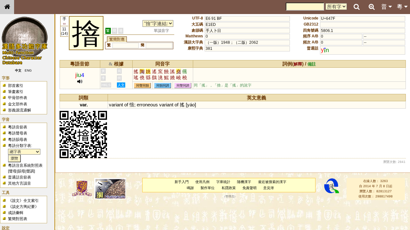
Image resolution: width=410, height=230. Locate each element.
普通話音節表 (19, 177)
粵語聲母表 (17, 133)
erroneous (147, 104)
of (126, 104)
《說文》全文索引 (23, 200)
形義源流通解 (19, 110)
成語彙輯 (15, 213)
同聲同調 (182, 85)
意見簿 (268, 188)
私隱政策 (229, 188)
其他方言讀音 (19, 183)
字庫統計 (223, 182)
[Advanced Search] (372, 6)
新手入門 (182, 182)
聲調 (30, 171)
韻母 (21, 171)
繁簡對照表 (17, 219)
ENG (28, 70)
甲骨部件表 (17, 98)
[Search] (356, 7)
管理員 (230, 196)
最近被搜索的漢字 (272, 182)
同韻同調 (162, 85)
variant (116, 104)
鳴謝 (190, 188)
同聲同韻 (142, 85)
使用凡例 (202, 182)
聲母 (13, 171)
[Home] (7, 7)
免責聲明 (249, 188)
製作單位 (208, 188)
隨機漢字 (244, 182)
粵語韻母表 (17, 139)
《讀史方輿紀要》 (23, 206)
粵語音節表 (17, 127)
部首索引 (15, 85)
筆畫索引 (15, 91)
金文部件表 (17, 104)
